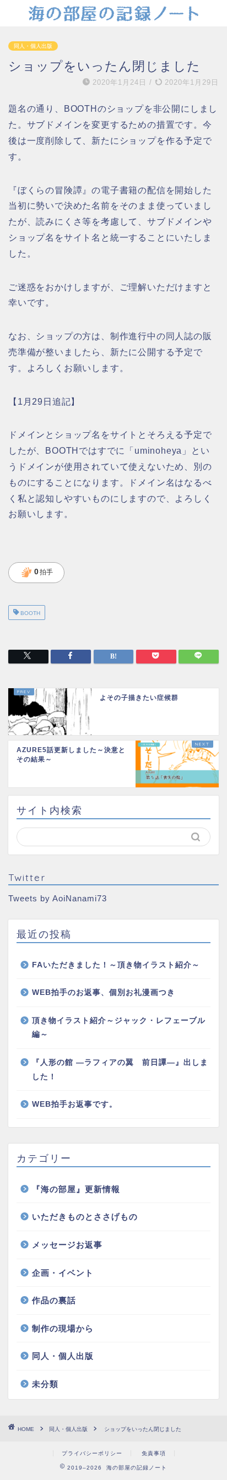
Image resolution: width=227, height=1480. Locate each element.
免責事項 (154, 1453)
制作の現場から (63, 1328)
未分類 (45, 1384)
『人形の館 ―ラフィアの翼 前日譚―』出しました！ (120, 1069)
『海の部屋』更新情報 (76, 1189)
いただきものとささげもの (85, 1216)
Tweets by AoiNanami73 (57, 898)
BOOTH (29, 614)
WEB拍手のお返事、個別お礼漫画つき (103, 992)
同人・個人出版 (33, 46)
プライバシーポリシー (92, 1453)
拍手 (37, 572)
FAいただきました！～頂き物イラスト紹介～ (116, 965)
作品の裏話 (54, 1300)
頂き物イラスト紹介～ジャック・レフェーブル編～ (119, 1027)
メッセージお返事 (67, 1244)
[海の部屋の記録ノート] (114, 17)
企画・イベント (63, 1272)
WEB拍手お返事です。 (74, 1104)
